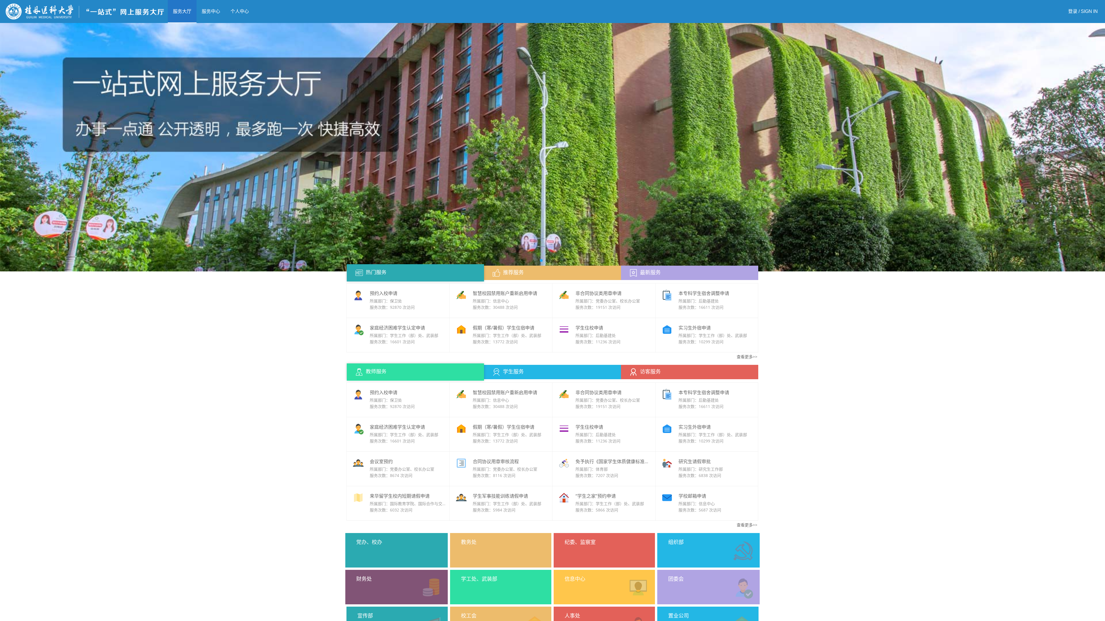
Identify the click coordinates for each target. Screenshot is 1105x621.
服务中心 (211, 11)
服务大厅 (182, 11)
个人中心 (239, 11)
